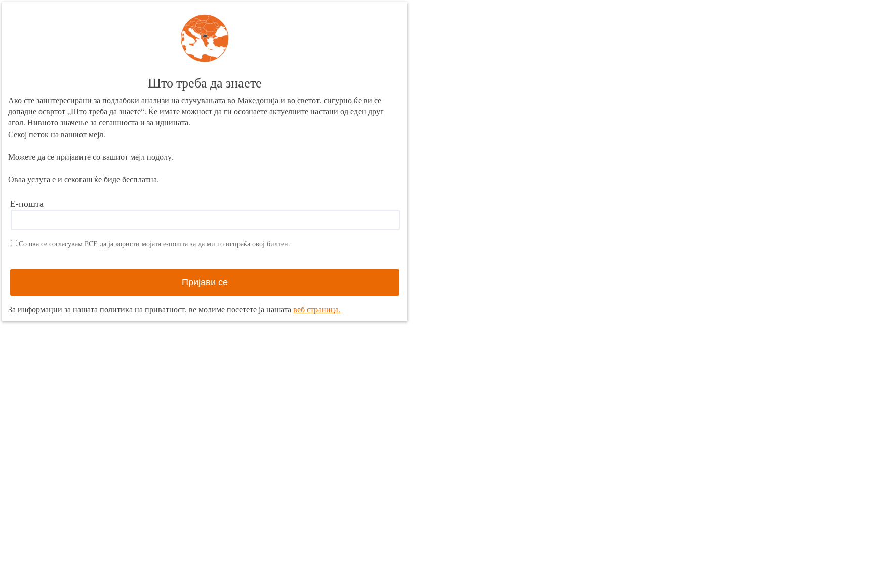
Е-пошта (27, 203)
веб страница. (317, 308)
